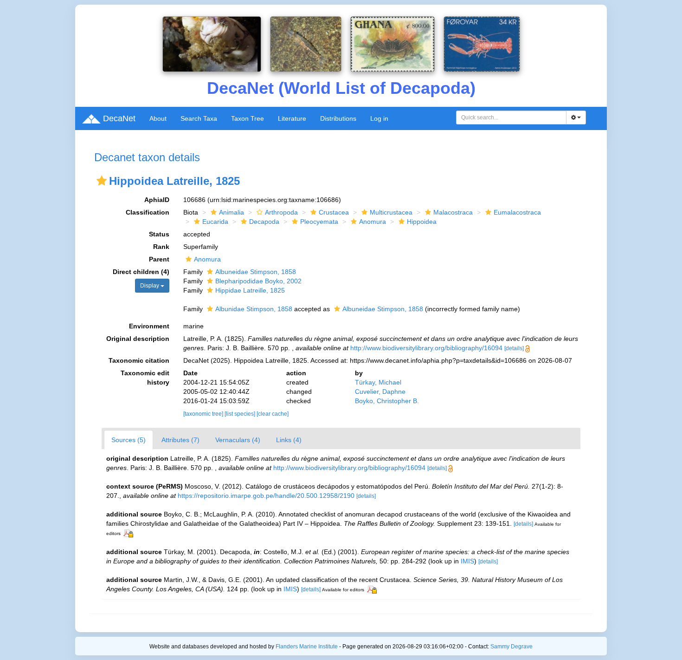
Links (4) (289, 440)
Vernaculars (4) (237, 440)
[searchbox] (511, 117)
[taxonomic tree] (204, 414)
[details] (514, 348)
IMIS (467, 561)
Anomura (372, 221)
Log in (379, 118)
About (158, 118)
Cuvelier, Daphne (380, 391)
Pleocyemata (319, 221)
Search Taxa (198, 118)
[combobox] (511, 117)
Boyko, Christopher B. (387, 401)
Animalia (231, 212)
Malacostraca (453, 212)
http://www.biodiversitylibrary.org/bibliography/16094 (426, 348)
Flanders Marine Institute (307, 646)
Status (159, 234)
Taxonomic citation (139, 360)
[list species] (241, 414)
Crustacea (334, 212)
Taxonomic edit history (145, 377)
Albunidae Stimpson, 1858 (253, 309)
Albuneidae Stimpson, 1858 (255, 271)
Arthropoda (281, 212)
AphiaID (156, 199)
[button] (101, 180)
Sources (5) (128, 440)
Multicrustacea (391, 212)
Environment (149, 326)
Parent (159, 259)
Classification (147, 212)
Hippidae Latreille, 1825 (250, 290)
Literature (292, 118)
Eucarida (215, 221)
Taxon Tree (247, 118)
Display (150, 285)
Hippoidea (422, 221)
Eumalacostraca (517, 212)
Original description (137, 338)
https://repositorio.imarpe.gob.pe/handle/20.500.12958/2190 (266, 495)
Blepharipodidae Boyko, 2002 (258, 281)
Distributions (338, 118)
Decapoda (264, 221)
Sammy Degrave (511, 646)
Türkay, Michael (378, 382)
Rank (161, 246)
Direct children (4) (141, 271)
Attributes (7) (180, 440)
